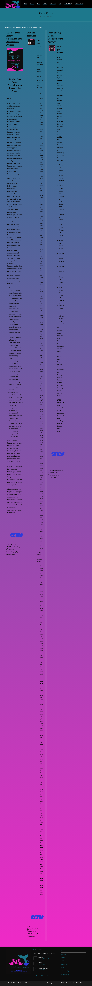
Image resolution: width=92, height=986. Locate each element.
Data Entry (49, 16)
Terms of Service (65, 974)
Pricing (63, 961)
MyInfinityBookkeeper (14, 547)
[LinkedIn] (36, 975)
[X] (47, 975)
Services (63, 954)
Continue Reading (11, 545)
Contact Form (42, 970)
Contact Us (64, 964)
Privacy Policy (65, 971)
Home (63, 951)
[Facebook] (41, 975)
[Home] (40, 16)
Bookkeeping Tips (13, 552)
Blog (62, 967)
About (63, 957)
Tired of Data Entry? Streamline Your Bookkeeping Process (14, 38)
